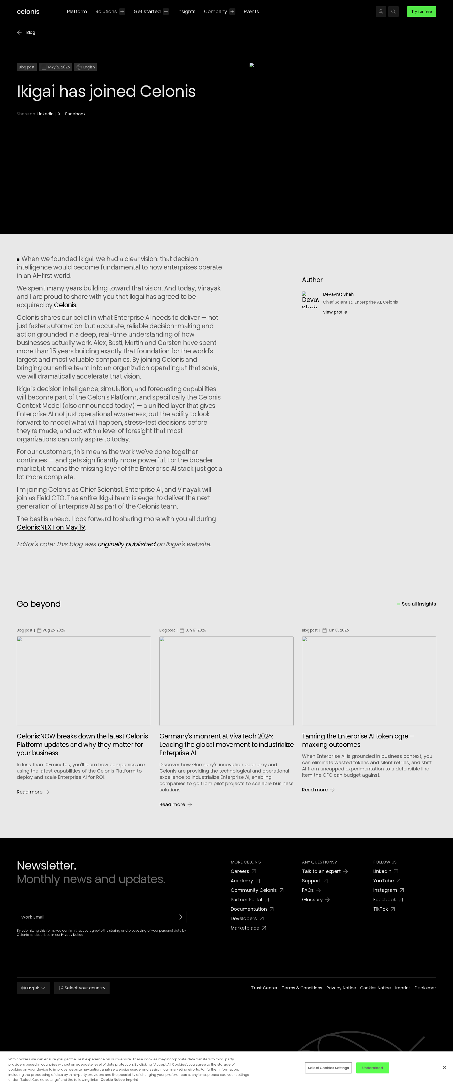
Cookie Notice (113, 1079)
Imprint (132, 1079)
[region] (226, 1068)
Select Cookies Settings (328, 1067)
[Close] (444, 1067)
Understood (372, 1067)
